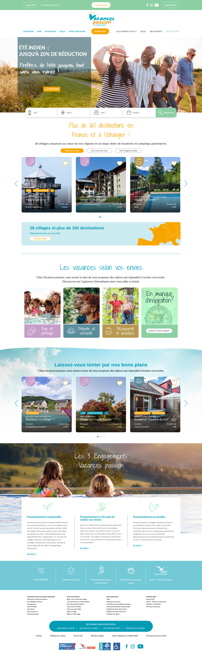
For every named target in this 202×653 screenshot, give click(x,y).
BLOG (143, 31)
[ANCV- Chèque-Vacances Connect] (87, 648)
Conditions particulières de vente (118, 604)
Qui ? (103, 112)
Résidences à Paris (135, 628)
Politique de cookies (58, 636)
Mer (39, 31)
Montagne (50, 31)
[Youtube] (140, 646)
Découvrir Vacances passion (37, 599)
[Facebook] (127, 646)
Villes (62, 31)
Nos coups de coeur (99, 150)
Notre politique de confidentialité (125, 636)
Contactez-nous (101, 5)
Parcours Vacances (153, 607)
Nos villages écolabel (128, 150)
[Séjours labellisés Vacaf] (105, 648)
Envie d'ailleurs (77, 31)
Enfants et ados (65, 628)
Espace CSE (31, 5)
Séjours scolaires (89, 628)
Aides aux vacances (113, 602)
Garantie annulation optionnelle (118, 607)
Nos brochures (32, 611)
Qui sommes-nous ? (126, 31)
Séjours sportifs (111, 628)
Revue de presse (33, 614)
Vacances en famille (74, 607)
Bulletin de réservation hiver (116, 609)
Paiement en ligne (112, 614)
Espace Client (170, 5)
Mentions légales (97, 636)
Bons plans (100, 31)
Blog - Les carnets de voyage (77, 599)
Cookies (39, 636)
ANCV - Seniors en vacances (156, 602)
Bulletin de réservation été (116, 611)
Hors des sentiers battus (75, 604)
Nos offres (30, 609)
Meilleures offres (72, 150)
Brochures (156, 31)
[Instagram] (133, 646)
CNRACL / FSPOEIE (153, 604)
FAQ (108, 599)
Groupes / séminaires (50, 5)
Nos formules (32, 607)
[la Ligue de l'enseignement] (67, 648)
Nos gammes (31, 604)
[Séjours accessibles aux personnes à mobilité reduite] (116, 648)
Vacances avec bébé (74, 609)
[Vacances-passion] (101, 19)
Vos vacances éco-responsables (78, 602)
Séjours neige (71, 611)
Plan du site (78, 636)
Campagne (28, 31)
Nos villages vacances (34, 602)
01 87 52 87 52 (41, 579)
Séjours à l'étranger (74, 614)
